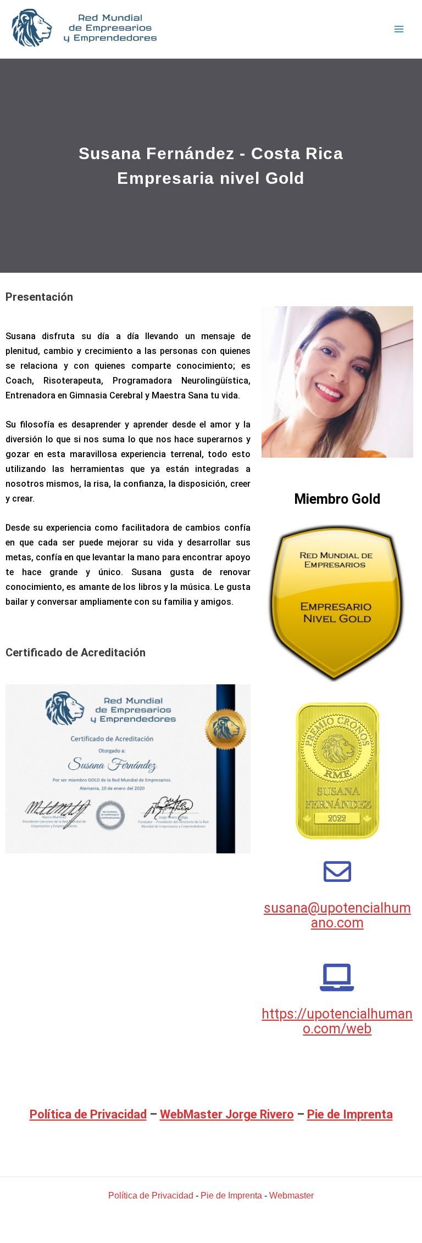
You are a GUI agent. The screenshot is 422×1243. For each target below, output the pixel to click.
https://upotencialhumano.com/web (337, 1021)
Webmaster (291, 1195)
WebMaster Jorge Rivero (227, 1114)
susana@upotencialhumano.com (337, 915)
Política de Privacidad (88, 1114)
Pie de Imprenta (350, 1114)
